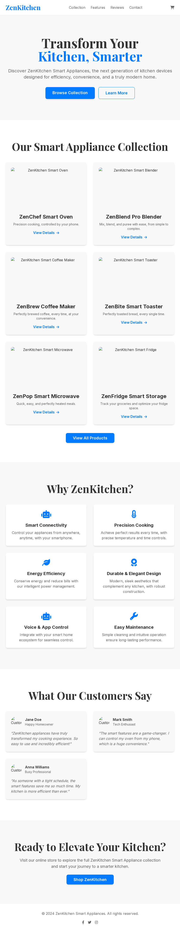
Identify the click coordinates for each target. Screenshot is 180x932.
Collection (77, 7)
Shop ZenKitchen (90, 879)
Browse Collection (70, 92)
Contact (135, 7)
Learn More (117, 93)
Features (98, 7)
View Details (44, 232)
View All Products (90, 438)
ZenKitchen (23, 7)
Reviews (117, 7)
